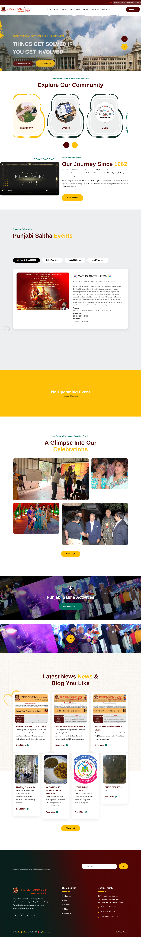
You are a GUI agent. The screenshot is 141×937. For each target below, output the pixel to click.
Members (86, 9)
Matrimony (95, 9)
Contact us (42, 63)
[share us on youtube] (21, 915)
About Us (67, 896)
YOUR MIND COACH (81, 789)
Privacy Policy (122, 932)
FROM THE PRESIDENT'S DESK (108, 728)
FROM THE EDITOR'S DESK (31, 726)
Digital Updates (110, 127)
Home (49, 9)
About (56, 9)
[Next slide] (124, 47)
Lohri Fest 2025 (52, 260)
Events (71, 9)
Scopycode (46, 932)
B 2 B (31, 127)
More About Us (72, 197)
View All (69, 554)
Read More (21, 745)
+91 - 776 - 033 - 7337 (109, 907)
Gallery (63, 9)
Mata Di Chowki (75, 260)
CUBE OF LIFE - (112, 787)
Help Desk (70, 127)
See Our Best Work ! (70, 606)
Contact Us (106, 9)
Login (131, 9)
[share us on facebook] (15, 915)
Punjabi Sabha (23, 932)
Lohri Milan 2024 (98, 260)
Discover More (19, 63)
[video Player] (70, 638)
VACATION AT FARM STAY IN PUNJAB (53, 790)
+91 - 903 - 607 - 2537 (109, 912)
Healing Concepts (25, 787)
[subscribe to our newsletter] (123, 866)
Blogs (78, 9)
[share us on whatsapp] (27, 915)
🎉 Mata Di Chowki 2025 (26, 260)
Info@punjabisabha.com (110, 916)
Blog (66, 909)
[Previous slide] (124, 39)
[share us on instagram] (33, 915)
